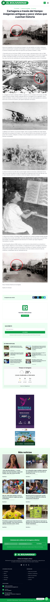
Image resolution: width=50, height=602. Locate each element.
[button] (45, 3)
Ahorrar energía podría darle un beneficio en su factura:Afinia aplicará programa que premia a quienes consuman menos (16, 361)
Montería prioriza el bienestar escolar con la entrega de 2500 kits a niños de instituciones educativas (36, 497)
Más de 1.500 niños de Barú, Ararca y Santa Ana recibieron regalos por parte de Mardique (12, 497)
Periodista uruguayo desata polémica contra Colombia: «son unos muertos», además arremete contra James (12, 522)
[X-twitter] (28, 565)
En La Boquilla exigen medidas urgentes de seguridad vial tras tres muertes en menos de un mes (36, 472)
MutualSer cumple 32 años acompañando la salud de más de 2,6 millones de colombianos (39, 360)
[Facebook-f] (26, 565)
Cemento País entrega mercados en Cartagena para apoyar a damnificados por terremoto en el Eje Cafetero (39, 354)
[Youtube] (21, 565)
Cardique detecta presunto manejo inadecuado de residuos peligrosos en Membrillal (16, 353)
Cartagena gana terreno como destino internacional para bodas (16, 347)
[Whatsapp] (46, 598)
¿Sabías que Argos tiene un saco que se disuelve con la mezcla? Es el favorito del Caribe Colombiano (36, 522)
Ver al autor (25, 315)
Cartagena (17, 8)
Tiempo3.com (27, 386)
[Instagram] (23, 565)
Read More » (4, 476)
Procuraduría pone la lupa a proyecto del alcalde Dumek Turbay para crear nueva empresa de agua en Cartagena (39, 348)
